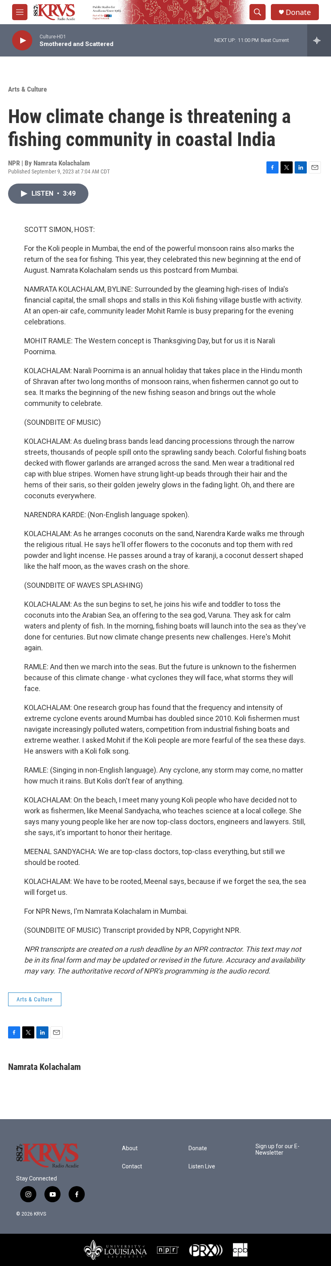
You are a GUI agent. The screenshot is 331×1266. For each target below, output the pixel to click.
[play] (22, 40)
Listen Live (202, 1167)
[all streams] (319, 40)
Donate (298, 12)
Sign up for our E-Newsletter (278, 1149)
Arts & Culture (27, 89)
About (130, 1148)
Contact (132, 1167)
